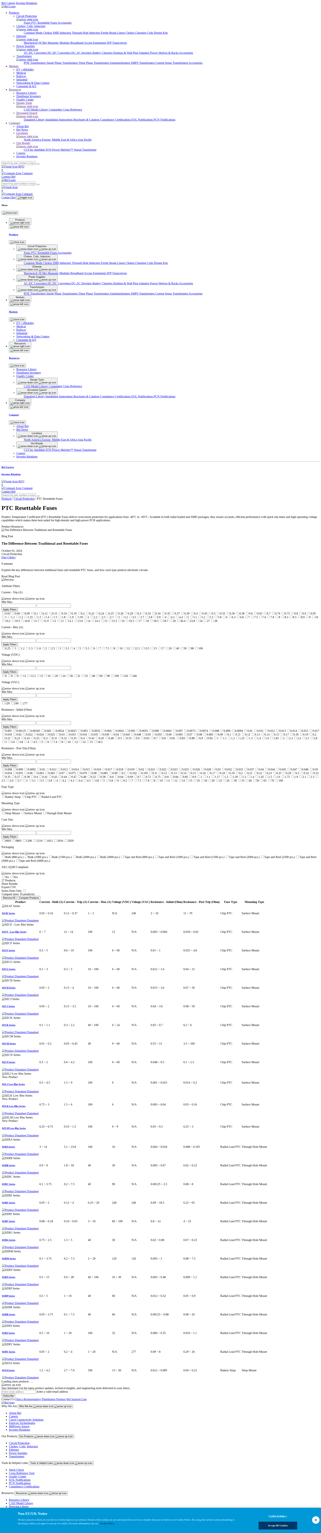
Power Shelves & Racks (164, 52)
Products (14, 12)
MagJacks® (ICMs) (36, 42)
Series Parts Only (11, 890)
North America (33, 139)
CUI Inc (29, 149)
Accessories (65, 22)
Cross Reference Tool (21, 1473)
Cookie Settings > (278, 1516)
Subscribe (8, 1395)
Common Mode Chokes (38, 32)
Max (9, 602)
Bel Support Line (77, 1399)
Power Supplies (18, 1453)
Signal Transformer (85, 149)
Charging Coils (144, 32)
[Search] (38, 163)
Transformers (16, 1456)
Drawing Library (19, 1506)
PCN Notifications (164, 119)
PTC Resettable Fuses (44, 22)
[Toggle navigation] (25, 198)
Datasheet (32, 920)
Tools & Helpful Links (42, 1463)
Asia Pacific (85, 139)
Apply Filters (10, 609)
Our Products (26, 1436)
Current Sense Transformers (172, 62)
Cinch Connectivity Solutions (26, 1419)
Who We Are (26, 1406)
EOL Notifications (142, 119)
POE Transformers (35, 62)
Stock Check (16, 1469)
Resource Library (19, 1499)
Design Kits (161, 32)
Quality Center (17, 1476)
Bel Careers (8, 3)
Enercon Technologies (22, 1423)
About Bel (15, 1413)
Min (3, 602)
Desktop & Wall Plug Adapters (131, 52)
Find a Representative (28, 1399)
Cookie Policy (107, 1523)
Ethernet (14, 1449)
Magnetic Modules (59, 42)
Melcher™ (67, 149)
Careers (13, 1416)
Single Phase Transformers (62, 62)
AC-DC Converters (36, 52)
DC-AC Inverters (82, 52)
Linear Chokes (126, 32)
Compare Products (29, 897)
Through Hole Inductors (86, 32)
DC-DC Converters (59, 52)
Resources (15, 89)
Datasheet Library (35, 119)
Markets (13, 66)
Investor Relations (26, 3)
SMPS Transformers (143, 62)
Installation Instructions (59, 119)
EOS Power (53, 149)
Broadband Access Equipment (88, 42)
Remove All (9, 897)
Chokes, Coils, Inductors (23, 1446)
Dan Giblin (8, 557)
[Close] (9, 213)
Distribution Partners (54, 1399)
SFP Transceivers (117, 42)
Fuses (27, 22)
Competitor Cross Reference (65, 109)
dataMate (40, 149)
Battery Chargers (103, 52)
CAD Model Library (36, 109)
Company (14, 123)
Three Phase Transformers (94, 62)
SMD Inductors (62, 32)
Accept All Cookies (278, 1525)
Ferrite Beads (109, 32)
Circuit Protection (24, 498)
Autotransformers (120, 62)
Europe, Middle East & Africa (60, 139)
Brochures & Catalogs (86, 119)
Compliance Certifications (115, 119)
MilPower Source (19, 1426)
